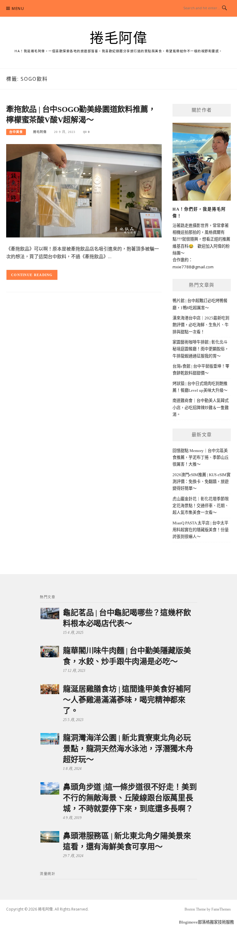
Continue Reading (32, 275)
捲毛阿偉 (118, 38)
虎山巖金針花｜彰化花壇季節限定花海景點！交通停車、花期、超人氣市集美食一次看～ (201, 506)
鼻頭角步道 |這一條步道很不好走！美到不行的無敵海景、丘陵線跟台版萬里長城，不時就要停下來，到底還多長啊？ (130, 798)
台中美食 (16, 132)
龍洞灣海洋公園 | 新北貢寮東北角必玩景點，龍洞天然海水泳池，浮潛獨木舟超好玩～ (128, 749)
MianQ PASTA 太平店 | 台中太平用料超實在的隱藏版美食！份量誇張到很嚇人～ (201, 530)
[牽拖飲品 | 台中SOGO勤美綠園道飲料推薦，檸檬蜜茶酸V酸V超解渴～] (84, 190)
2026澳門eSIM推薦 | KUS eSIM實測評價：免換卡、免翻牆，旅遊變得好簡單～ (202, 481)
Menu (18, 8)
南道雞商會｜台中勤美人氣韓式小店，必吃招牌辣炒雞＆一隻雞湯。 (201, 407)
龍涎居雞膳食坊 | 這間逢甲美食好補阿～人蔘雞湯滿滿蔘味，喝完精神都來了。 (127, 700)
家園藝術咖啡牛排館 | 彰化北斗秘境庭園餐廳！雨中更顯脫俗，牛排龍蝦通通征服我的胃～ (201, 349)
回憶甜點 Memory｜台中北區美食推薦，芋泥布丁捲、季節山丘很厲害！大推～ (201, 457)
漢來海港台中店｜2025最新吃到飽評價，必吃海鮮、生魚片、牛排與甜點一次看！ (201, 325)
